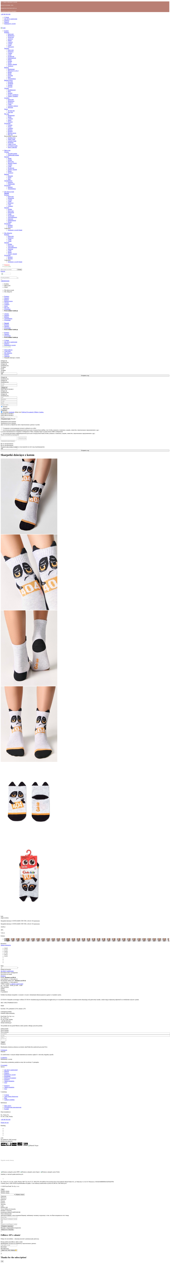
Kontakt (6, 1109)
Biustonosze (11, 69)
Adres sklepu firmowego (11, 1096)
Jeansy (6, 109)
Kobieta (5, 406)
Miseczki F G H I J (13, 70)
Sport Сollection (12, 147)
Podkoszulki (11, 184)
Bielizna (6, 67)
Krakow (3, 1202)
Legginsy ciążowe (13, 106)
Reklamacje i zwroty (10, 23)
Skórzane (10, 107)
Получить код (22, 438)
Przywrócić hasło (5, 419)
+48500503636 (5, 281)
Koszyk (3, 271)
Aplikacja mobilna (9, 1099)
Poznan (3, 1201)
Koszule (10, 86)
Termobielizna (12, 78)
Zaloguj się (4, 387)
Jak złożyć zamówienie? (11, 1070)
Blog (5, 1098)
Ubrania (6, 88)
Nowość (6, 193)
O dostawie (4, 1050)
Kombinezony (12, 90)
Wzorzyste (11, 37)
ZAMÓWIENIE (15, 1212)
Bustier (10, 72)
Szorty (9, 177)
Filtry (2, 1189)
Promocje (7, 265)
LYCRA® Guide (12, 146)
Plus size (6, 114)
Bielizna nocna (8, 80)
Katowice (3, 1199)
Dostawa (6, 20)
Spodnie (10, 85)
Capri (9, 204)
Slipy (9, 179)
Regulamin (7, 1076)
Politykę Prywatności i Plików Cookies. (33, 412)
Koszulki (10, 75)
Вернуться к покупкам (7, 1229)
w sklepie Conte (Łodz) (16, 984)
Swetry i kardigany (13, 94)
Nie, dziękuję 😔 (12, 1250)
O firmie (6, 17)
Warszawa (3, 1198)
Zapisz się (4, 1250)
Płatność (6, 22)
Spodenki (10, 83)
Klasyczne (11, 34)
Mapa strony (7, 1105)
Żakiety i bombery (13, 96)
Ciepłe (9, 55)
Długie (10, 59)
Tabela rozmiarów (9, 1081)
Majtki (9, 74)
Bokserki (10, 176)
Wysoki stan (11, 110)
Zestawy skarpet (12, 64)
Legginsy (6, 98)
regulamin (11, 412)
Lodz (2, 1206)
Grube (9, 45)
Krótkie (10, 61)
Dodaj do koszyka (6, 969)
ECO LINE (7, 266)
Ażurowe (10, 39)
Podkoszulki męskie (13, 155)
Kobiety (6, 31)
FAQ (5, 1082)
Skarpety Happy (12, 163)
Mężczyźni (7, 150)
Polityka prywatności (10, 1078)
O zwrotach (4, 1065)
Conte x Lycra (12, 144)
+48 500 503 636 (5, 14)
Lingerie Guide (12, 141)
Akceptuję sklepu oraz (23, 412)
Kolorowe (10, 51)
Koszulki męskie (12, 153)
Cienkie (10, 43)
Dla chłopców (8, 233)
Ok (2, 1261)
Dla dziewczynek (9, 191)
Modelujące (11, 35)
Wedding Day (12, 138)
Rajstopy (6, 32)
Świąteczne (11, 56)
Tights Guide (11, 139)
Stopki (9, 63)
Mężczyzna (6, 408)
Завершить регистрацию (7, 441)
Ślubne (10, 40)
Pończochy (11, 47)
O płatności (4, 1057)
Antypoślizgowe (12, 217)
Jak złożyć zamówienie (10, 19)
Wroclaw (3, 1204)
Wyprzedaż (7, 123)
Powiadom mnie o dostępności (9, 972)
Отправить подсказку (7, 1226)
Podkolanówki (12, 58)
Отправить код (85, 375)
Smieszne (10, 219)
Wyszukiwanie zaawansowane (12, 1107)
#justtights (10, 142)
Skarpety (6, 48)
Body (9, 77)
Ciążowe (10, 42)
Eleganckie (11, 198)
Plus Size (10, 112)
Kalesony (10, 182)
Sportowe (10, 66)
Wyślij (3, 1042)
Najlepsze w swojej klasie (15, 230)
